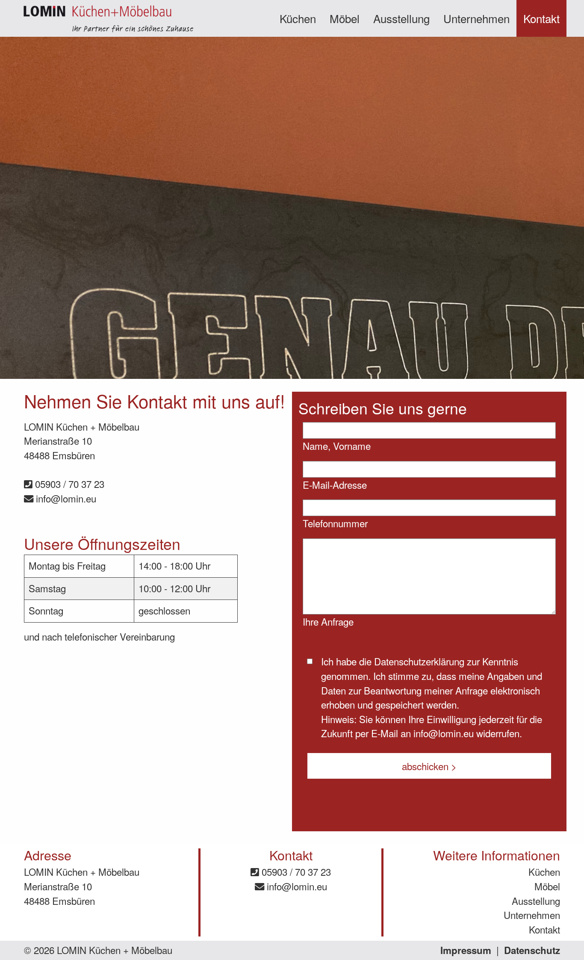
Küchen (298, 18)
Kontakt (541, 18)
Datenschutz (532, 950)
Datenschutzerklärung (419, 661)
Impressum (465, 950)
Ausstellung (401, 18)
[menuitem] (298, 18)
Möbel (345, 18)
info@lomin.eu (64, 498)
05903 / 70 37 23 (68, 483)
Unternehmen (476, 18)
